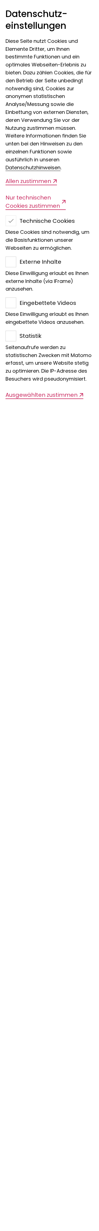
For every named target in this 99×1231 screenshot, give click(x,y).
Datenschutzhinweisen (33, 167)
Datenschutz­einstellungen (36, 20)
